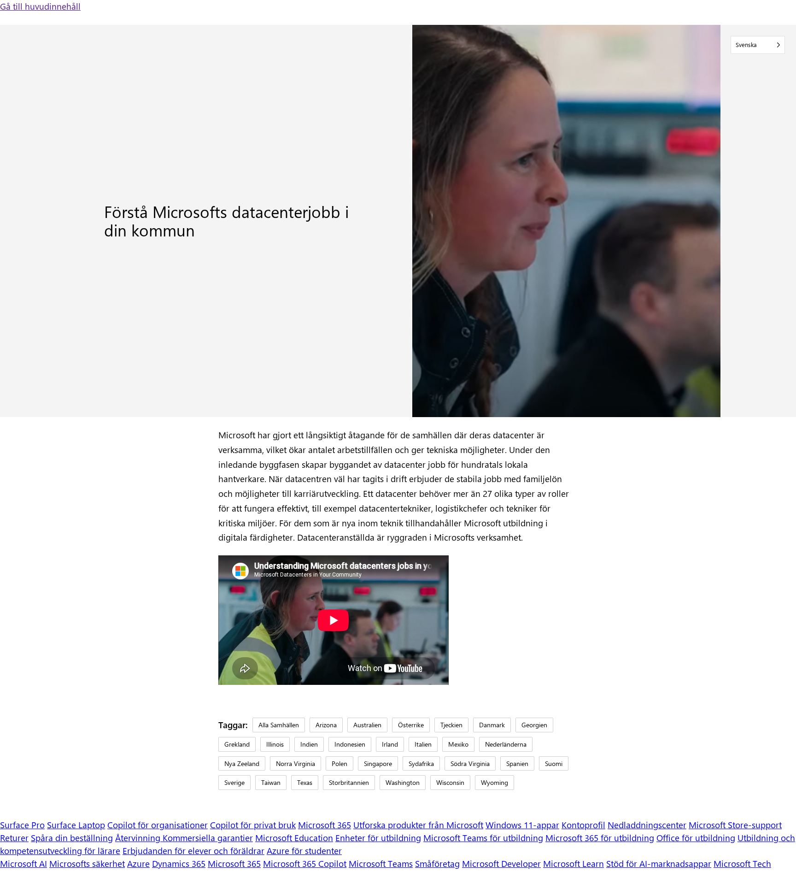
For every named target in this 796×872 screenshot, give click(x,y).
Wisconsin (450, 782)
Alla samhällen (278, 724)
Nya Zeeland (241, 763)
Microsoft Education (294, 837)
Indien (309, 744)
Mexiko (458, 744)
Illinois (275, 744)
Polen (339, 763)
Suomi (553, 763)
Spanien (517, 763)
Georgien (534, 724)
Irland (390, 744)
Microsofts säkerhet (87, 863)
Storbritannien (349, 782)
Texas (304, 782)
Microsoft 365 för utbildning (599, 837)
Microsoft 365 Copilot (304, 863)
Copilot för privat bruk (253, 825)
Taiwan (271, 782)
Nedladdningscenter (647, 825)
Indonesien (349, 744)
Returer (14, 837)
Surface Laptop (76, 825)
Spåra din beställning (72, 837)
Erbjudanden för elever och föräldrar (193, 850)
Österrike (411, 724)
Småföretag (437, 863)
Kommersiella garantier (208, 837)
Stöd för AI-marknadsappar (658, 863)
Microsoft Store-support (735, 825)
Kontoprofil (583, 825)
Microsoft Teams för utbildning (483, 837)
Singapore (378, 763)
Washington (403, 782)
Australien (367, 724)
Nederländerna (506, 744)
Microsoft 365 (324, 825)
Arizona (326, 724)
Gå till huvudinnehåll (40, 6)
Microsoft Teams (381, 863)
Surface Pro (22, 825)
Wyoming (494, 782)
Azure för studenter (304, 850)
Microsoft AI (23, 863)
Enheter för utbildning (378, 837)
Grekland (237, 744)
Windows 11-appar (522, 825)
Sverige (234, 782)
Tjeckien (451, 724)
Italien (423, 744)
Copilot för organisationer (157, 825)
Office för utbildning (695, 837)
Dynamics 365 (178, 863)
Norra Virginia (295, 763)
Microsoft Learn (573, 863)
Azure (138, 863)
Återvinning (139, 837)
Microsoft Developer (501, 863)
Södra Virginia (470, 763)
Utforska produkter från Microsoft (418, 825)
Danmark (492, 724)
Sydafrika (421, 763)
